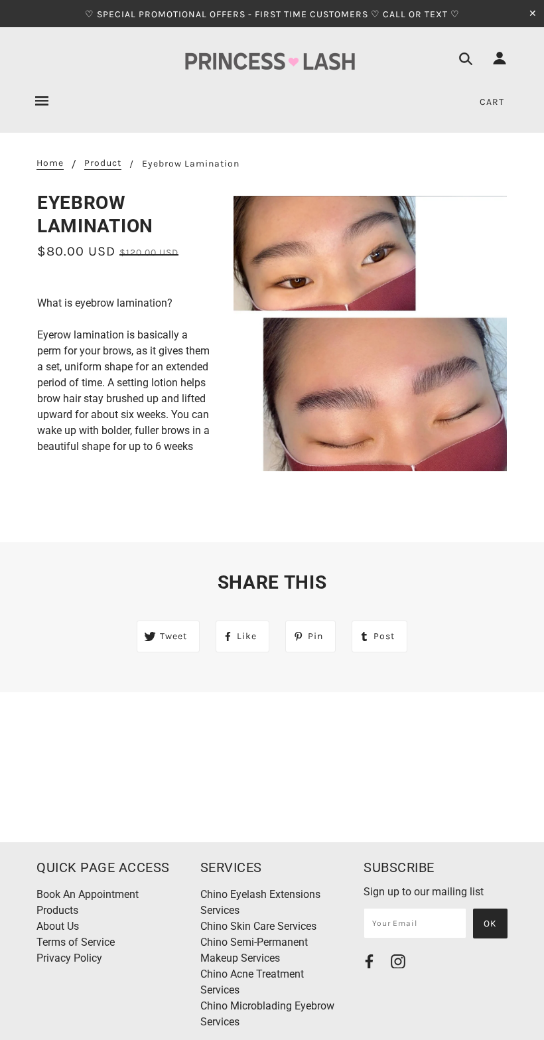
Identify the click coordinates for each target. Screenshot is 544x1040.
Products (57, 910)
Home (50, 164)
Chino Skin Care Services (258, 926)
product (102, 164)
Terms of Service (75, 942)
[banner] (272, 62)
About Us (57, 926)
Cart (492, 102)
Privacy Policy (69, 958)
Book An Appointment (87, 894)
